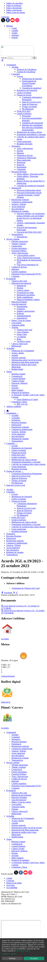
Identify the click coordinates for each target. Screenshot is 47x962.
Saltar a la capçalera (14, 3)
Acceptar (34, 958)
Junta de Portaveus (19, 478)
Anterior (4, 676)
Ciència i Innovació (19, 811)
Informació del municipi (21, 795)
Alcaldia (14, 415)
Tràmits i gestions (18, 767)
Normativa (15, 420)
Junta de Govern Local (20, 476)
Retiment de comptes (20, 439)
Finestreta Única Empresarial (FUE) (26, 786)
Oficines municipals (19, 765)
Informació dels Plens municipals (25, 830)
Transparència (17, 441)
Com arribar (16, 804)
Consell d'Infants (18, 846)
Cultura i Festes (17, 848)
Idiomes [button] (9, 26)
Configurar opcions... (10, 954)
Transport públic (18, 807)
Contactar (5, 17)
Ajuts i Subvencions (19, 776)
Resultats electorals (19, 469)
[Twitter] (3, 21)
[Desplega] (17, 413)
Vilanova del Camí (19, 793)
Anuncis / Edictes (18, 432)
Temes (9, 839)
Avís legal (10, 885)
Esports (14, 853)
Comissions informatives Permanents (26, 473)
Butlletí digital (17, 837)
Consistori (15, 418)
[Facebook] (8, 21)
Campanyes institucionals (21, 429)
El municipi (11, 790)
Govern (14, 446)
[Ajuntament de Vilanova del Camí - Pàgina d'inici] (17, 55)
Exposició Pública (18, 774)
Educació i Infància (19, 851)
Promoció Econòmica (20, 860)
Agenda (14, 823)
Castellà (14, 30)
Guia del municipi (18, 800)
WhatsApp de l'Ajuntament (22, 818)
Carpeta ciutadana (18, 783)
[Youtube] (12, 21)
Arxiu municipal (18, 434)
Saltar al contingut (13, 5)
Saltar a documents (14, 8)
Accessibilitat (11, 887)
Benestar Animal (18, 841)
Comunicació (16, 844)
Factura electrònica (19, 772)
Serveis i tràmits (12, 762)
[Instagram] (17, 21)
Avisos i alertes (17, 821)
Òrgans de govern (18, 453)
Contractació (16, 769)
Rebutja (12, 958)
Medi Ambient (17, 858)
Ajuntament (11, 413)
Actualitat (10, 816)
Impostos (15, 781)
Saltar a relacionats (14, 10)
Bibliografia (16, 814)
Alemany (15, 35)
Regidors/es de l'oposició (21, 448)
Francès (14, 37)
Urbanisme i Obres (19, 867)
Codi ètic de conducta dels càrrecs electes (28, 464)
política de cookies (23, 951)
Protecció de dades (14, 883)
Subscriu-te (5, 702)
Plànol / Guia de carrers (21, 802)
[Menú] (2, 60)
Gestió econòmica (18, 457)
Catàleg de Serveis (19, 779)
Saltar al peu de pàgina (15, 12)
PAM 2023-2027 (18, 455)
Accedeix (5, 639)
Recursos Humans (19, 422)
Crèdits (9, 878)
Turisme (14, 809)
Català (14, 28)
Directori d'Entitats (19, 797)
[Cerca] (34, 58)
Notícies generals (18, 825)
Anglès (14, 33)
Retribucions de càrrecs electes (24, 460)
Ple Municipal (17, 483)
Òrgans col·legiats (18, 480)
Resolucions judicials (20, 427)
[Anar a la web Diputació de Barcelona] (23, 919)
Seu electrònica (17, 436)
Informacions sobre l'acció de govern (26, 828)
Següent (11, 676)
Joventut (14, 855)
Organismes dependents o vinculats (25, 462)
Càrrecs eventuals (18, 450)
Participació (16, 425)
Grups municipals (18, 467)
